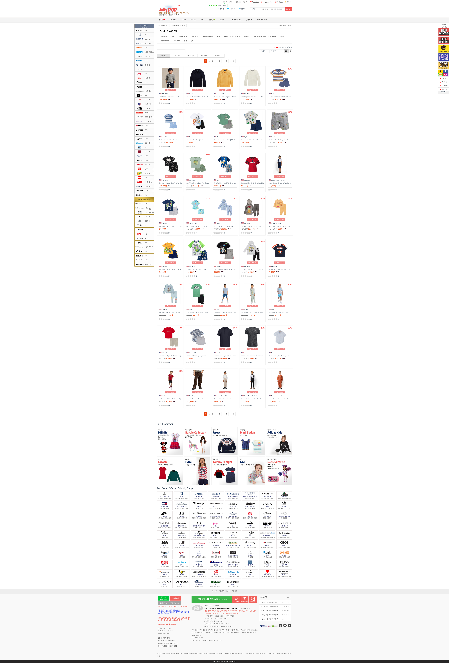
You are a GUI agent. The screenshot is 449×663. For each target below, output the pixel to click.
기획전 (221, 9)
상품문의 (444, 89)
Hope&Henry (275, 352)
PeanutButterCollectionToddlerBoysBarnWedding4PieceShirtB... (236, 399)
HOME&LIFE (236, 20)
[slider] (163, 103)
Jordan (163, 396)
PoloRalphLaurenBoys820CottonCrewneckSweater (258, 97)
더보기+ (288, 597)
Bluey (190, 137)
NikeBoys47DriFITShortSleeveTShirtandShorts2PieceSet (206, 313)
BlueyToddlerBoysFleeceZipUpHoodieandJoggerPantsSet (234, 226)
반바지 (226, 36)
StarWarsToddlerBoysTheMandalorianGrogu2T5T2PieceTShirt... (291, 140)
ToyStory (247, 137)
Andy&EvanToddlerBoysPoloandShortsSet (174, 140)
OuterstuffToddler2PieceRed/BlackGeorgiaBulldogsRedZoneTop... (263, 183)
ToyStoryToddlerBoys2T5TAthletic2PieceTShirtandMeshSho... (181, 269)
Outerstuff (247, 180)
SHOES (193, 20)
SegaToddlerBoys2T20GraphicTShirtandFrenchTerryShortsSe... (236, 183)
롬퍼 (185, 41)
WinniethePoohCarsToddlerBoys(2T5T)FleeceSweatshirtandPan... (291, 226)
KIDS (211, 20)
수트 (192, 41)
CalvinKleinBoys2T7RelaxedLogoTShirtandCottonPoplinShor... (180, 356)
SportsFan (165, 41)
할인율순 (217, 56)
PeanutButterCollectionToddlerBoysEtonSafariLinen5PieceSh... (290, 183)
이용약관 (234, 591)
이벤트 (242, 9)
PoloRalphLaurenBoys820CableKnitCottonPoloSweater (205, 97)
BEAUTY (223, 20)
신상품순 (163, 56)
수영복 (282, 36)
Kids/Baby (162, 25)
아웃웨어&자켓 (208, 36)
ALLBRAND (262, 20)
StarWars (274, 137)
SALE (161, 20)
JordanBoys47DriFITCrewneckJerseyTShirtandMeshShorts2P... (181, 399)
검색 (183, 51)
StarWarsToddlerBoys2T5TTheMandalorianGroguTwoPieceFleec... (264, 269)
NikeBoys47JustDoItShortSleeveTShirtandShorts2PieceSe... (235, 313)
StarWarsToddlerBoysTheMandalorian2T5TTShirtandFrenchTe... (208, 183)
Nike (190, 309)
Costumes (176, 41)
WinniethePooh (276, 223)
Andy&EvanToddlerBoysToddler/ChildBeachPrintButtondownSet (208, 226)
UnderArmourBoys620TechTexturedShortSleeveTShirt (260, 356)
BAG (202, 20)
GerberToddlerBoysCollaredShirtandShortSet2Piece (287, 97)
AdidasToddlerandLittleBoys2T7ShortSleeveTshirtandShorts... (290, 313)
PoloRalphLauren (167, 93)
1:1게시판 (444, 85)
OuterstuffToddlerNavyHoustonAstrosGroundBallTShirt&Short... (291, 269)
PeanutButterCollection (278, 180)
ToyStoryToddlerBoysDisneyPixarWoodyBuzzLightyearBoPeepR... (181, 226)
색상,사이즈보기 (170, 90)
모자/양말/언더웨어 (260, 36)
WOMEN (173, 20)
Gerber (273, 93)
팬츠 (218, 36)
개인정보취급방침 (224, 591)
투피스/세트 (236, 36)
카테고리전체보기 (284, 25)
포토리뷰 (444, 82)
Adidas (273, 309)
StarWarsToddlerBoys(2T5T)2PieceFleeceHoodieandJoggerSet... (263, 226)
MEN (184, 20)
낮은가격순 (190, 56)
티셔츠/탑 (164, 36)
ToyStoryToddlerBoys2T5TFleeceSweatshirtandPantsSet (178, 313)
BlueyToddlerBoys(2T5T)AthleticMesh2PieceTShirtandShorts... (208, 140)
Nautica (246, 309)
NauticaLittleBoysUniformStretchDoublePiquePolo (231, 356)
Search (288, 9)
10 (237, 61)
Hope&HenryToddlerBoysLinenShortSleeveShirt (285, 356)
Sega (217, 180)
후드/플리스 (195, 36)
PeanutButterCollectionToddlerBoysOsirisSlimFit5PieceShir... (290, 399)
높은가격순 (204, 56)
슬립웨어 (247, 36)
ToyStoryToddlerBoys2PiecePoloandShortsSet (257, 140)
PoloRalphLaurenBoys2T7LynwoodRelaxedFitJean (203, 399)
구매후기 (232, 9)
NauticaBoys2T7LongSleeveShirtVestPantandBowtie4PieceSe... (263, 313)
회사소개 (214, 591)
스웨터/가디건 (183, 36)
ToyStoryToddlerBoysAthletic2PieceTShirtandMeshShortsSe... (235, 269)
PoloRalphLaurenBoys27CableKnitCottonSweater (176, 97)
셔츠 (173, 36)
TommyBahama (193, 352)
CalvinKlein (165, 352)
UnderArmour (248, 352)
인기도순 (177, 56)
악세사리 (273, 36)
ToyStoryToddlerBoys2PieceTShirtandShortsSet (203, 269)
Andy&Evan (165, 137)
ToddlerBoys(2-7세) (177, 25)
